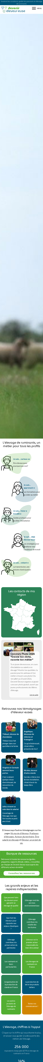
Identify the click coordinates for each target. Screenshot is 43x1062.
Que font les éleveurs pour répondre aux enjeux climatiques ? (11, 923)
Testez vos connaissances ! (32, 1004)
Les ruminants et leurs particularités (11, 964)
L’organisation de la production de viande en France (11, 984)
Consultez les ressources (21, 873)
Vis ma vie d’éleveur (20, 833)
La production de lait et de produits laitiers (32, 984)
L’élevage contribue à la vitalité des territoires (32, 923)
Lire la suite (34, 695)
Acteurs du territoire (24, 836)
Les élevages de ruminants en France (32, 964)
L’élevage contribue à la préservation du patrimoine (11, 943)
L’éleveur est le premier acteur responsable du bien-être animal (32, 943)
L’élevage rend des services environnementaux (32, 903)
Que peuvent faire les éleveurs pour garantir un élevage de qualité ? (11, 902)
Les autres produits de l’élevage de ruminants (11, 1005)
